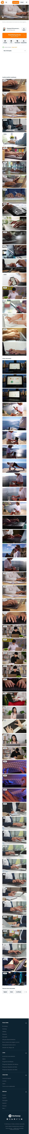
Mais (3, 1109)
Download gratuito (14, 35)
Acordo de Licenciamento (8, 1057)
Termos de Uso (8, 1129)
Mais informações (7, 50)
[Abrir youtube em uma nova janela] (21, 1120)
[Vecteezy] (2, 2)
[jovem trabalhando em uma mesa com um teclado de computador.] (14, 320)
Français (4, 1107)
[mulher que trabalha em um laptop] (14, 712)
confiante (18, 991)
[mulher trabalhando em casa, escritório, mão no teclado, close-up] (14, 808)
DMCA (3, 1060)
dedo (11, 991)
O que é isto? (14, 47)
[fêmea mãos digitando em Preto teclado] (14, 725)
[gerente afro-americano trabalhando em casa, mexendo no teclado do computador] (14, 125)
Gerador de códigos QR (8, 1048)
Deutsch (4, 1104)
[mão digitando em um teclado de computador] (14, 223)
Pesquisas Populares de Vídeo (9, 1071)
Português (5, 1101)
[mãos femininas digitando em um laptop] (14, 334)
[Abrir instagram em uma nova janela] (9, 1120)
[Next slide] (23, 991)
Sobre (3, 1085)
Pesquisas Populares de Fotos (9, 1068)
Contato (4, 1082)
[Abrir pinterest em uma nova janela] (14, 1120)
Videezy (4, 1031)
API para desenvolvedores (8, 1039)
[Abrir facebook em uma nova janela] (6, 1120)
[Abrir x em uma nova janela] (18, 1120)
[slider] (12, 17)
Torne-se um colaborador (8, 1087)
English (4, 1096)
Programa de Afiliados (7, 1063)
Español (4, 1099)
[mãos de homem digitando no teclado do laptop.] (14, 684)
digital (5, 991)
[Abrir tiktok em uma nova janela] (16, 1120)
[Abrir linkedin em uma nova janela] (11, 1120)
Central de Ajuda (6, 1079)
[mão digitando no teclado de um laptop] (14, 153)
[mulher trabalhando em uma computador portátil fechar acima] (14, 739)
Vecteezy (4, 1028)
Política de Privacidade (18, 1129)
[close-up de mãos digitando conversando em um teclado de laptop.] (14, 237)
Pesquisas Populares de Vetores (10, 1065)
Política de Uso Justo (14, 1130)
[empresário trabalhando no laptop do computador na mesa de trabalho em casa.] (14, 251)
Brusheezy (5, 1025)
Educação (4, 1036)
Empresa (4, 1033)
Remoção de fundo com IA (8, 1046)
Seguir (24, 30)
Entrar (22, 2)
